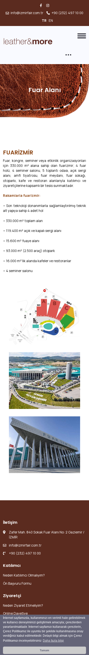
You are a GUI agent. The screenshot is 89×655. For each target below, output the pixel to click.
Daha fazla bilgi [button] (53, 640)
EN (51, 20)
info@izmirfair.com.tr (27, 13)
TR (44, 20)
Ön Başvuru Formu (17, 583)
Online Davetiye (15, 613)
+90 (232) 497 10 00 (67, 13)
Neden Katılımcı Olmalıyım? (24, 575)
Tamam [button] (44, 650)
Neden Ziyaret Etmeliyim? (23, 605)
